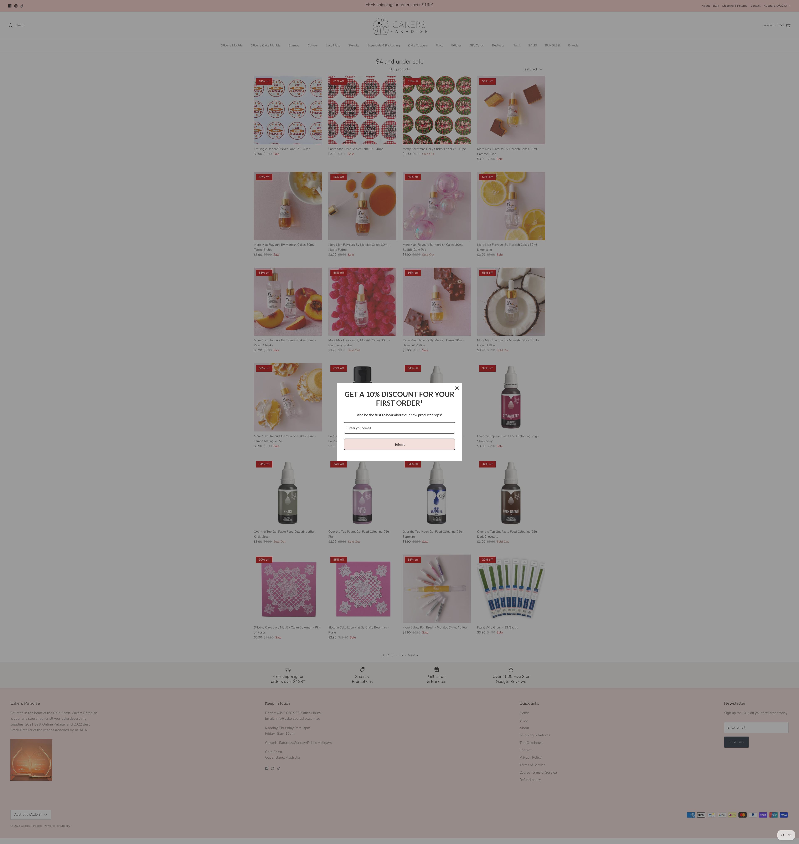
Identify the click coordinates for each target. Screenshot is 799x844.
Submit (400, 444)
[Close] (457, 388)
